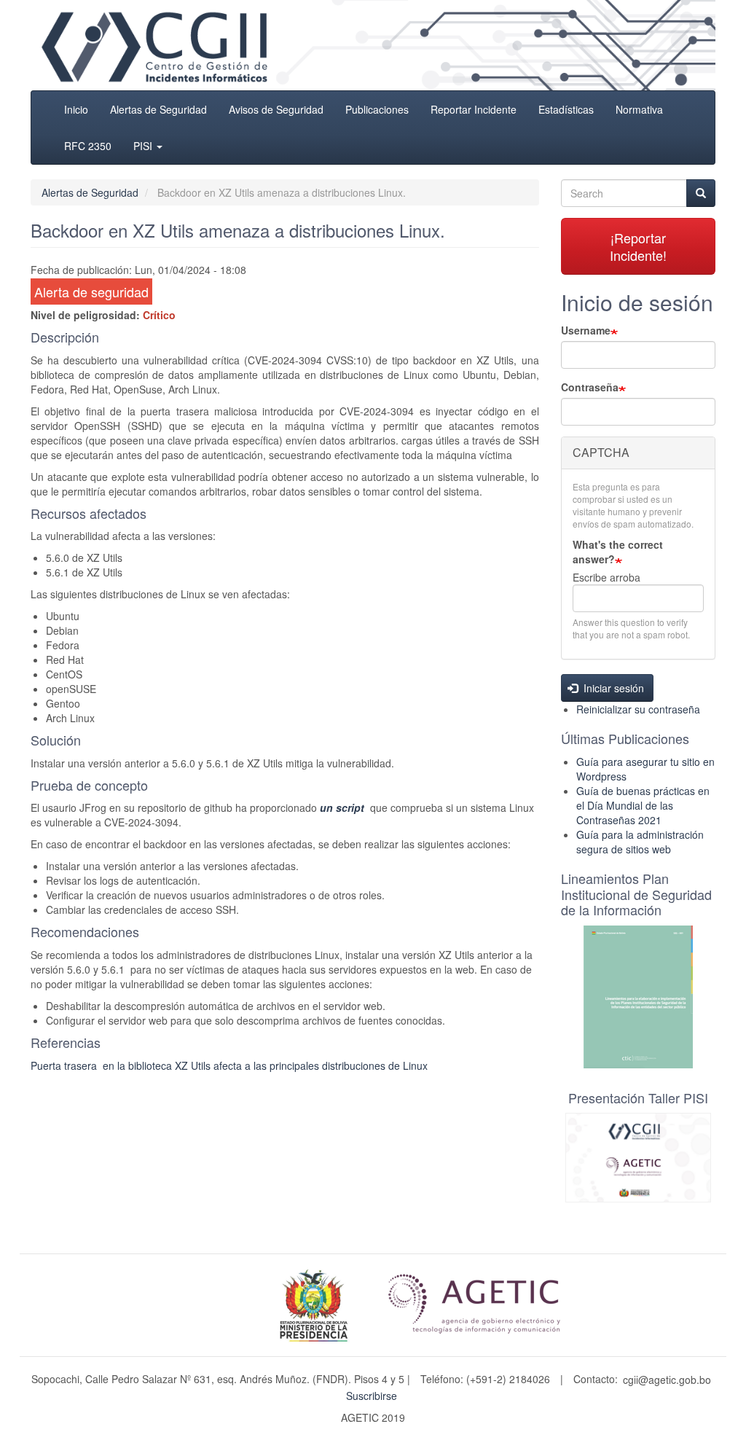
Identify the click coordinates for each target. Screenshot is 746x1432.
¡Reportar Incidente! (638, 246)
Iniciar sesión (612, 688)
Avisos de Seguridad (276, 109)
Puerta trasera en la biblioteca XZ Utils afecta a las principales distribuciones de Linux (229, 1065)
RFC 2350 (87, 145)
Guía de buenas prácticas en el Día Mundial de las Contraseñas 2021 (643, 805)
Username (585, 330)
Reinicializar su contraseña (638, 709)
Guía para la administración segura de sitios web (640, 841)
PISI (144, 145)
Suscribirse (371, 1395)
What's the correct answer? (618, 551)
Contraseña (590, 387)
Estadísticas (566, 109)
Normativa (639, 109)
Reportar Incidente (474, 109)
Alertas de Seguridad (158, 109)
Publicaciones (377, 109)
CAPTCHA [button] (601, 452)
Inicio (76, 109)
